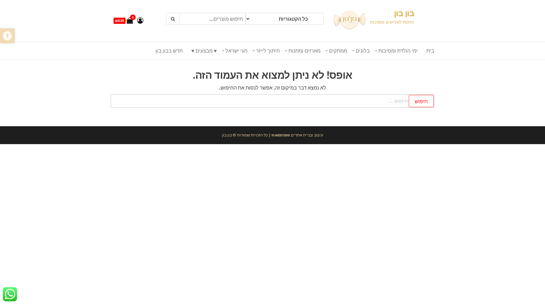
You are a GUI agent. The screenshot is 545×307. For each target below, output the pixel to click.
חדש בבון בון (169, 50)
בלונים (363, 50)
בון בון (404, 13)
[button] (7, 35)
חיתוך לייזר (268, 50)
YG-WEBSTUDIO (280, 135)
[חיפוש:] (272, 101)
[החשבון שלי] (140, 20)
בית (430, 50)
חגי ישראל (236, 50)
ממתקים (338, 50)
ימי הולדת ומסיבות (398, 50)
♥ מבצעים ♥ (204, 50)
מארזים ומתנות (304, 50)
